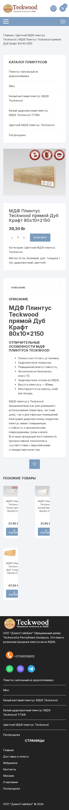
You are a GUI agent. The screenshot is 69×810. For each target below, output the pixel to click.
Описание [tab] (18, 287)
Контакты (9, 769)
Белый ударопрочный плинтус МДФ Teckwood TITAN (28, 113)
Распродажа (17, 135)
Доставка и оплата (16, 756)
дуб (42, 258)
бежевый (33, 258)
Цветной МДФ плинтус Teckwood (31, 125)
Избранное (10, 763)
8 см (22, 258)
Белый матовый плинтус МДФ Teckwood (29, 98)
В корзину (40, 237)
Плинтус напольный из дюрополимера (23, 74)
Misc (12, 86)
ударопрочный (23, 262)
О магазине (10, 782)
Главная (8, 35)
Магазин (8, 775)
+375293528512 (24, 656)
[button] (59, 155)
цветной (39, 262)
